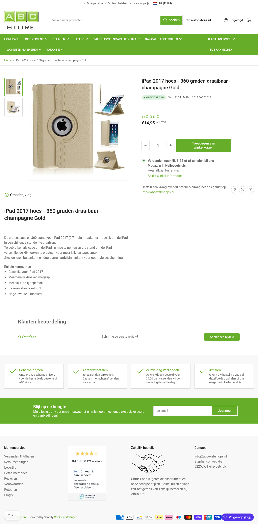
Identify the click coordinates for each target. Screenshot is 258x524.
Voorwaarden (13, 484)
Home (8, 60)
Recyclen (10, 478)
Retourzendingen (16, 462)
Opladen (58, 39)
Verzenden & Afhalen (19, 456)
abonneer (224, 411)
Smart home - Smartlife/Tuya (114, 39)
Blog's (8, 495)
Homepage (11, 39)
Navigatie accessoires (161, 39)
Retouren (10, 490)
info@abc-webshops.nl (158, 192)
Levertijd (10, 467)
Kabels (79, 39)
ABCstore (21, 517)
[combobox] (115, 20)
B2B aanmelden (221, 49)
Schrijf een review (222, 337)
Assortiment (34, 39)
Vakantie (53, 49)
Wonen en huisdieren (22, 49)
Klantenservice (219, 39)
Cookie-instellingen (65, 517)
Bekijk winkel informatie (165, 176)
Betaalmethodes (15, 473)
